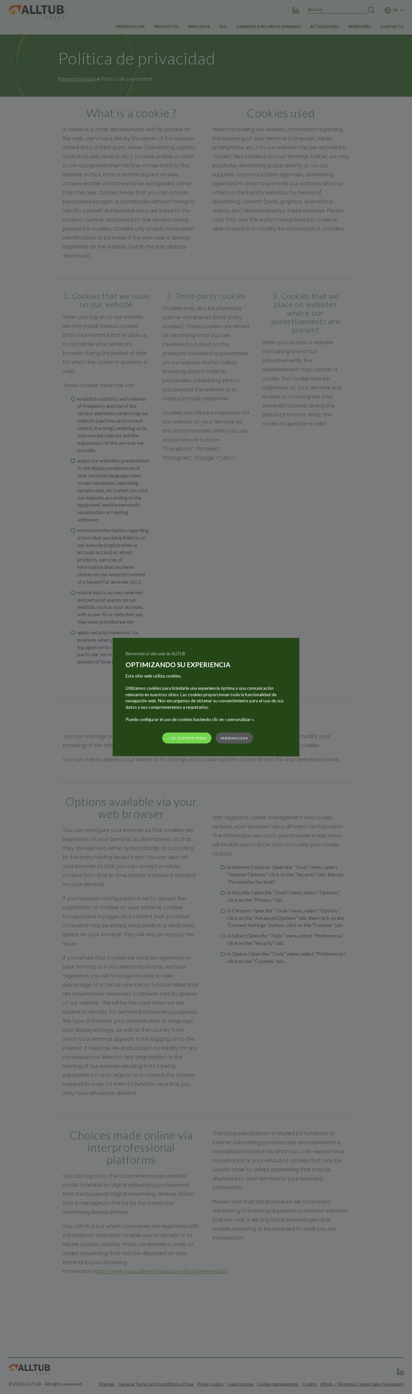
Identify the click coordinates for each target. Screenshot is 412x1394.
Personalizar (234, 738)
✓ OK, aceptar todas (187, 738)
